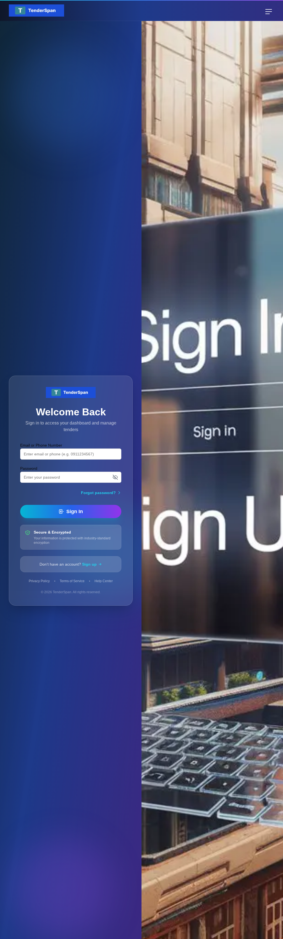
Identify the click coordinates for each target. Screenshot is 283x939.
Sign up (89, 564)
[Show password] (115, 477)
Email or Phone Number (41, 445)
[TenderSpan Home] (36, 10)
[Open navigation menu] (268, 11)
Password (28, 468)
